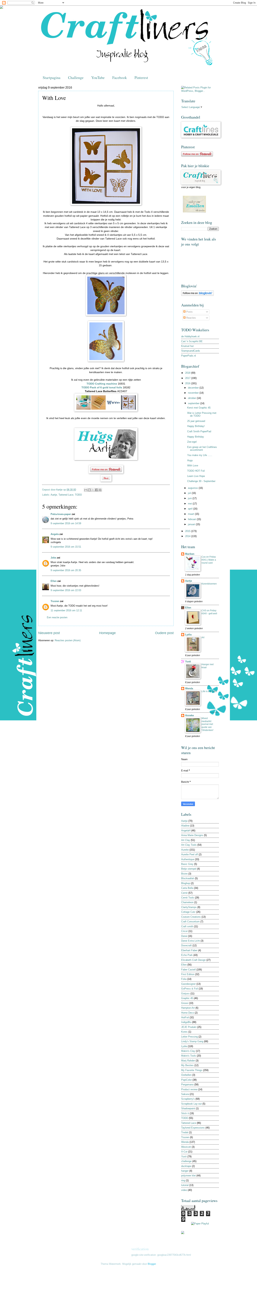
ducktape (186, 1166)
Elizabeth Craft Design (193, 960)
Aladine (185, 825)
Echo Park (187, 955)
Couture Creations (191, 916)
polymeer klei (188, 1175)
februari (192, 519)
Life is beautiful (209, 691)
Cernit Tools (187, 897)
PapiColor (186, 1079)
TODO (78, 494)
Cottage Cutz (188, 911)
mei (190, 503)
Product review (189, 1089)
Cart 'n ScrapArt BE (192, 341)
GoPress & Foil (189, 988)
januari (192, 524)
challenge (186, 1161)
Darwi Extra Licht (190, 940)
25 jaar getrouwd (196, 421)
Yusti (188, 661)
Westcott (186, 1146)
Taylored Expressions (193, 1127)
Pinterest (141, 77)
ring (183, 1180)
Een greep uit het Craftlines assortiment (202, 448)
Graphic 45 (187, 998)
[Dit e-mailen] (86, 490)
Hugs (190, 460)
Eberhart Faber (189, 950)
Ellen (54, 581)
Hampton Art (188, 1007)
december (193, 387)
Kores (184, 1031)
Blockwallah (187, 878)
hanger (185, 1170)
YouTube (98, 77)
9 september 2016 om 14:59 (66, 523)
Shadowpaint (188, 1108)
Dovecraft (186, 945)
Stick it (185, 1113)
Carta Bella (187, 888)
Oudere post (164, 633)
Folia (183, 979)
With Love (192, 465)
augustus (193, 488)
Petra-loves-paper (61, 514)
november (193, 392)
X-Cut (184, 1151)
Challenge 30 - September (201, 481)
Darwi (184, 936)
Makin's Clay (188, 1051)
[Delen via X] (93, 490)
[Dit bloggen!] (89, 490)
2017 (188, 378)
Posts (189, 311)
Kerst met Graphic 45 (199, 407)
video (184, 1190)
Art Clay (185, 840)
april (190, 508)
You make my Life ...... (199, 455)
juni (190, 498)
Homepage (107, 633)
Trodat (184, 1132)
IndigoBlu (186, 1022)
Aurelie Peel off (189, 854)
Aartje (54, 494)
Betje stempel (188, 868)
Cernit (184, 892)
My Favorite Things (191, 1070)
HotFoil (185, 1017)
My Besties (187, 1065)
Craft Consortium (190, 921)
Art (202, 637)
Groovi (184, 1003)
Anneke (189, 715)
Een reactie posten (57, 617)
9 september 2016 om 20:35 (66, 570)
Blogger (152, 1263)
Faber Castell (188, 969)
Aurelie (185, 849)
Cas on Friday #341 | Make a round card (208, 559)
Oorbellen (186, 1074)
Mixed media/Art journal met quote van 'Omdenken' (207, 724)
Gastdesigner (188, 983)
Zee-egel (192, 441)
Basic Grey (187, 864)
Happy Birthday (195, 436)
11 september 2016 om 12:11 (66, 610)
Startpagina (51, 77)
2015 (188, 531)
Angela (55, 534)
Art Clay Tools (189, 844)
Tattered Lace (66, 494)
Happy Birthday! (196, 426)
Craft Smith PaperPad (199, 431)
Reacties (191, 317)
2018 (188, 372)
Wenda (189, 688)
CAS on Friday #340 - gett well (209, 612)
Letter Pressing (189, 1036)
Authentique (187, 859)
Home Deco (187, 1012)
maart (191, 514)
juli (190, 493)
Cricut (184, 931)
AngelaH (185, 830)
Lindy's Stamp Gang (192, 1041)
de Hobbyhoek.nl (190, 336)
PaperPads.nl (188, 355)
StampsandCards (190, 350)
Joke (53, 557)
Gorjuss (185, 993)
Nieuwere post (49, 633)
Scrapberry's (188, 1098)
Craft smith (187, 926)
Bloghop (185, 883)
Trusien (55, 601)
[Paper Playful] (200, 1223)
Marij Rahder (188, 1060)
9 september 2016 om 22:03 (66, 590)
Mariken (189, 553)
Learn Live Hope (196, 476)
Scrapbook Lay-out (191, 1103)
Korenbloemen (209, 583)
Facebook (119, 77)
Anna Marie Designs (192, 835)
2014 (188, 536)
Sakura (185, 1094)
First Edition (187, 974)
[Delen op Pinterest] (100, 490)
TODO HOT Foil (196, 470)
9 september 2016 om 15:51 (66, 546)
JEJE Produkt (188, 1027)
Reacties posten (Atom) (68, 640)
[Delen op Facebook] (96, 490)
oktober (192, 398)
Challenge (76, 77)
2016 (188, 383)
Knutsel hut (187, 346)
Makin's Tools (188, 1055)
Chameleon (187, 902)
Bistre (184, 873)
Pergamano (187, 1084)
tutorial (185, 1185)
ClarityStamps (189, 907)
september (194, 403)
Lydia (188, 634)
